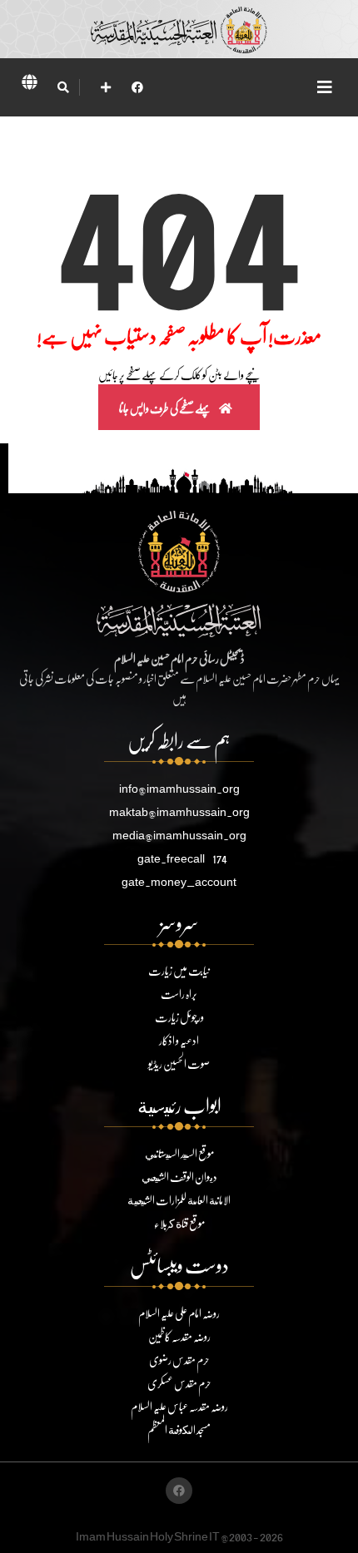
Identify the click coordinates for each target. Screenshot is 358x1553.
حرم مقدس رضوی (179, 1359)
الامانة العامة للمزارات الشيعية (179, 1200)
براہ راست (179, 993)
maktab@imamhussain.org (179, 811)
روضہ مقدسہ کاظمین (179, 1336)
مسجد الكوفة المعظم (179, 1429)
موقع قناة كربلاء (179, 1223)
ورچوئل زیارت (179, 1017)
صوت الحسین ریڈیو (179, 1063)
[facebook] (137, 87)
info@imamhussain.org (179, 788)
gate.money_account (179, 881)
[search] (63, 87)
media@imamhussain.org (179, 834)
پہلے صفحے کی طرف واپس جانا (165, 408)
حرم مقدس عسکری (179, 1383)
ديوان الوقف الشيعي (179, 1176)
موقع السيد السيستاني (179, 1153)
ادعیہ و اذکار (179, 1040)
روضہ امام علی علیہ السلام (179, 1313)
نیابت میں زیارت (179, 970)
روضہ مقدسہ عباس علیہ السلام (179, 1406)
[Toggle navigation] (325, 87)
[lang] (29, 85)
